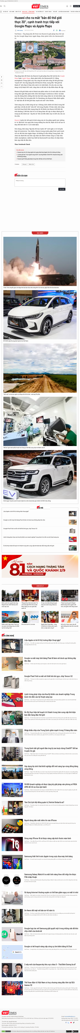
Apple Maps (26, 78)
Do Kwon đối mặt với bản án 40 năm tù (39, 910)
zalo (68, 1022)
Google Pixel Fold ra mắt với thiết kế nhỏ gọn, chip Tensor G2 (20, 528)
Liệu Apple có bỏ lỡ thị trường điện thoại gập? (16, 511)
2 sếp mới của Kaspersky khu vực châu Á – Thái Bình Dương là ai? (50, 964)
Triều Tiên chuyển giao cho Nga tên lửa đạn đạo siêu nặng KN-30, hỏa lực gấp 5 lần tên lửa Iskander (31, 287)
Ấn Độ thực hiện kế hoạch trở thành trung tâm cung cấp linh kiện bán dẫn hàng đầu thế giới (28, 545)
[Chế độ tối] (71, 6)
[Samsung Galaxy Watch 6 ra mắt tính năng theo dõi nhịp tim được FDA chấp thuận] (12, 880)
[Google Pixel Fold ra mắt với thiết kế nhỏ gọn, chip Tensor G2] (73, 530)
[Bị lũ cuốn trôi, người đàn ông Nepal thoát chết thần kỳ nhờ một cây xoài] (10, 595)
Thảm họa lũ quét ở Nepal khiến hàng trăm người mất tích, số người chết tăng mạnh (69, 604)
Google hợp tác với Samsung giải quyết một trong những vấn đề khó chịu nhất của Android (51, 929)
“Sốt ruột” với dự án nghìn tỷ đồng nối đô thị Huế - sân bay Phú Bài (21, 394)
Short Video (48, 11)
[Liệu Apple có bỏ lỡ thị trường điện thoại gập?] (73, 513)
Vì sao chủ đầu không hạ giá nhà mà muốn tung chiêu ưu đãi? (49, 604)
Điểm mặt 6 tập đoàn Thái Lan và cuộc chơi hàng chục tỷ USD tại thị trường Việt (10, 626)
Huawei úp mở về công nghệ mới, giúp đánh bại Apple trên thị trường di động (38, 152)
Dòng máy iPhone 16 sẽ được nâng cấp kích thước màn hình (47, 838)
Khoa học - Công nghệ (28, 11)
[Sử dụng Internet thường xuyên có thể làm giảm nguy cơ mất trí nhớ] (12, 898)
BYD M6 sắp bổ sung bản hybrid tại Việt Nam (15, 341)
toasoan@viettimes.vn (69, 1016)
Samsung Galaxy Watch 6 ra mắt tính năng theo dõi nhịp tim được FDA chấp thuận (50, 875)
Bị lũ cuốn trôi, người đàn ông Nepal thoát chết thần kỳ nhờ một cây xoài (10, 604)
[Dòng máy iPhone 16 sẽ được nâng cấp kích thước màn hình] (12, 844)
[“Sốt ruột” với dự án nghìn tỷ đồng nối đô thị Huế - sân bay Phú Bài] (40, 368)
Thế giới (55, 11)
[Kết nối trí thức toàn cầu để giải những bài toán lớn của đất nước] (69, 617)
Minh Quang (20, 30)
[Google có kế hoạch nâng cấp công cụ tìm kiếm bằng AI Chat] (12, 952)
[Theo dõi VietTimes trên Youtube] (71, 1022)
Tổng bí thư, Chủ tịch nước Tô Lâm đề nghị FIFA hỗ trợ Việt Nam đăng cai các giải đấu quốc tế (29, 605)
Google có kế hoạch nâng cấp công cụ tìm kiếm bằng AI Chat (48, 946)
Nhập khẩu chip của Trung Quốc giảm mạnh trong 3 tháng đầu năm (50, 730)
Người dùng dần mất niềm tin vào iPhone (40, 820)
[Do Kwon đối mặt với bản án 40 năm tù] (12, 916)
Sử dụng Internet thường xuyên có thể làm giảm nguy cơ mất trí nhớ (51, 892)
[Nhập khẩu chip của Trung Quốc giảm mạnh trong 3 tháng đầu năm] (12, 736)
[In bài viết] (57, 30)
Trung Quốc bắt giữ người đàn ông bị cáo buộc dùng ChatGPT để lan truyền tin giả (51, 749)
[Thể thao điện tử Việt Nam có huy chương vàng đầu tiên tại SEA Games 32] (12, 988)
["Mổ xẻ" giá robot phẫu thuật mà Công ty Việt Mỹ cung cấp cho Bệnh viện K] (40, 421)
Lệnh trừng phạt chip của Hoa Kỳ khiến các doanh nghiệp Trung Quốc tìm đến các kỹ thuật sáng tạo (31, 537)
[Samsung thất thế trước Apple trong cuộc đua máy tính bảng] (12, 862)
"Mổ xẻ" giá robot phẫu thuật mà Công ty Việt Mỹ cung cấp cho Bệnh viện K (24, 447)
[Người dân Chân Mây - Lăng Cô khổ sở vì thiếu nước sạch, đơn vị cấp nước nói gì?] (50, 617)
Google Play (75, 1031)
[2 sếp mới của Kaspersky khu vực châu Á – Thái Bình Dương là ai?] (12, 970)
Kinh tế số (18, 11)
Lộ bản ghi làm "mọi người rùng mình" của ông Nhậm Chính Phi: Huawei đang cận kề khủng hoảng (40, 155)
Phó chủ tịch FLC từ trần (28, 624)
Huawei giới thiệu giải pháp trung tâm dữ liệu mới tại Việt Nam (34, 159)
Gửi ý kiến (62, 189)
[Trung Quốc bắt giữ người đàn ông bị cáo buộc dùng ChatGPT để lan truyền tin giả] (12, 754)
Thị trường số (40, 11)
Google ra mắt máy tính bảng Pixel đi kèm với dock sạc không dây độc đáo (24, 520)
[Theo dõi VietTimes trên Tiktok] (73, 1022)
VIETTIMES (40, 6)
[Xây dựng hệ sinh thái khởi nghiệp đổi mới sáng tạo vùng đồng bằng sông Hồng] (12, 772)
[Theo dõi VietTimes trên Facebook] (66, 1022)
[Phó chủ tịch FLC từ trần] (30, 617)
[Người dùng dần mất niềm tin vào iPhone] (12, 826)
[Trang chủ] (1, 11)
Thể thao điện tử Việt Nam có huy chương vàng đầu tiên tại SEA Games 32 (49, 983)
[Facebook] (54, 30)
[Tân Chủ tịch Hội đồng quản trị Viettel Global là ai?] (12, 808)
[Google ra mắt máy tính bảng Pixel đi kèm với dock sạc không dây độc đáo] (73, 522)
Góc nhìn (11, 11)
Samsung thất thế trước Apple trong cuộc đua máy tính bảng (48, 856)
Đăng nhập (76, 6)
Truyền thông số (75, 11)
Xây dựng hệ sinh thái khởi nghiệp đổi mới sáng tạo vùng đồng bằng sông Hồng (51, 767)
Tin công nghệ (8, 636)
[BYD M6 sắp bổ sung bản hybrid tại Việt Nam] (40, 314)
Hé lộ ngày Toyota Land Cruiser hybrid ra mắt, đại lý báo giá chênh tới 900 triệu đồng (27, 501)
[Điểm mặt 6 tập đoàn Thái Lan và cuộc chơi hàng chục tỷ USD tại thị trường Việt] (10, 617)
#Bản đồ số (31, 164)
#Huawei (24, 164)
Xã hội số (5, 11)
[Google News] (62, 30)
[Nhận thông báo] (67, 6)
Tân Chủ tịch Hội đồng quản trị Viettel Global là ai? (44, 802)
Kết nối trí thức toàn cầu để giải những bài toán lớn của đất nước (69, 626)
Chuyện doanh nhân (63, 11)
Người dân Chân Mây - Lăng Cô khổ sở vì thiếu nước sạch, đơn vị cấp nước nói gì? (49, 626)
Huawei (17, 120)
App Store (69, 1031)
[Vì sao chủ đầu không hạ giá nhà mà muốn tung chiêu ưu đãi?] (50, 595)
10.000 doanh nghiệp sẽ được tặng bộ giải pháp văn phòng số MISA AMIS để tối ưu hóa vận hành (50, 785)
